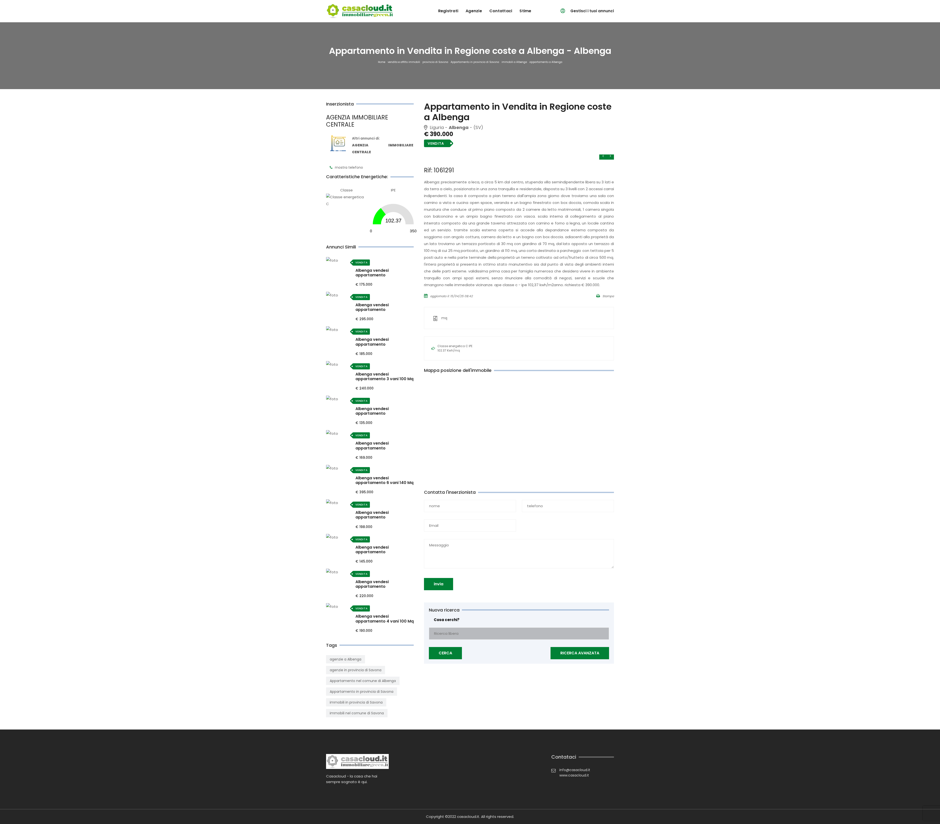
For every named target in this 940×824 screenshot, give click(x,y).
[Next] (603, 156)
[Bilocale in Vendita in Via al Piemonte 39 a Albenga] (339, 398)
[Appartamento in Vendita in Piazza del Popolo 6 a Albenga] (339, 572)
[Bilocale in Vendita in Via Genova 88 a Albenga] (339, 537)
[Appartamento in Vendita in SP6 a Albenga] (339, 502)
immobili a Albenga (514, 62)
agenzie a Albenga (345, 659)
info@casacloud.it (574, 769)
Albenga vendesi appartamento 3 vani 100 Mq (384, 376)
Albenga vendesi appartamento (372, 272)
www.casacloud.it (574, 775)
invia (438, 584)
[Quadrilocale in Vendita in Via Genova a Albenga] (339, 329)
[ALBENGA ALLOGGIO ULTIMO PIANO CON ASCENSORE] (339, 468)
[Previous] (610, 156)
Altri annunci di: (382, 145)
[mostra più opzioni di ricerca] (580, 653)
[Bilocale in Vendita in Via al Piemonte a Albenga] (339, 433)
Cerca (445, 653)
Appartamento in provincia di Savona (475, 62)
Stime (525, 11)
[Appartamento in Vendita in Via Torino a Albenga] (339, 295)
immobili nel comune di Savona (357, 713)
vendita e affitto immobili (404, 62)
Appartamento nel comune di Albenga (363, 680)
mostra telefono (349, 167)
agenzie (474, 11)
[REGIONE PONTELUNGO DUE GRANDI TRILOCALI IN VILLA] (339, 364)
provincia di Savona (435, 62)
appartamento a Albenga (545, 62)
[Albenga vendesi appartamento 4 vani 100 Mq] (339, 606)
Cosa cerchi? (446, 620)
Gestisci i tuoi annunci (592, 10)
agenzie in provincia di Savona (355, 670)
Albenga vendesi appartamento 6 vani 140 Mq (384, 480)
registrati (448, 11)
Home (381, 62)
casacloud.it (468, 816)
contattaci (500, 11)
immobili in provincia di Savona (356, 702)
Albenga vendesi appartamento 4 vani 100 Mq (384, 618)
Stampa (608, 296)
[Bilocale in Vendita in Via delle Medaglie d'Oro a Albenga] (339, 260)
